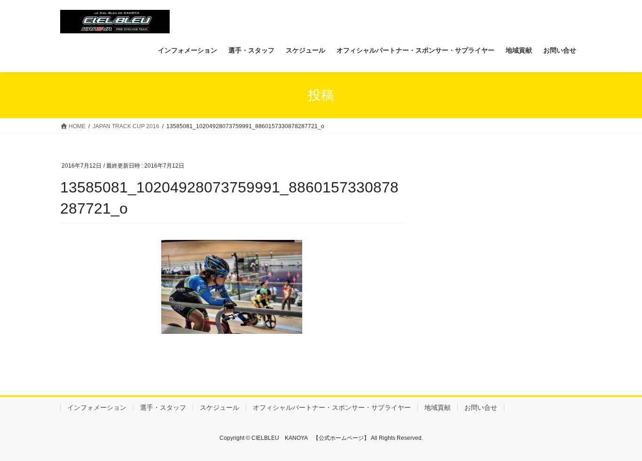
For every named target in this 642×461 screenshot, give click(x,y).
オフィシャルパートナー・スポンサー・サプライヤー (332, 407)
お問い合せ (480, 407)
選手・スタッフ (163, 407)
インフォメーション (96, 407)
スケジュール (219, 407)
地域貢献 (437, 407)
